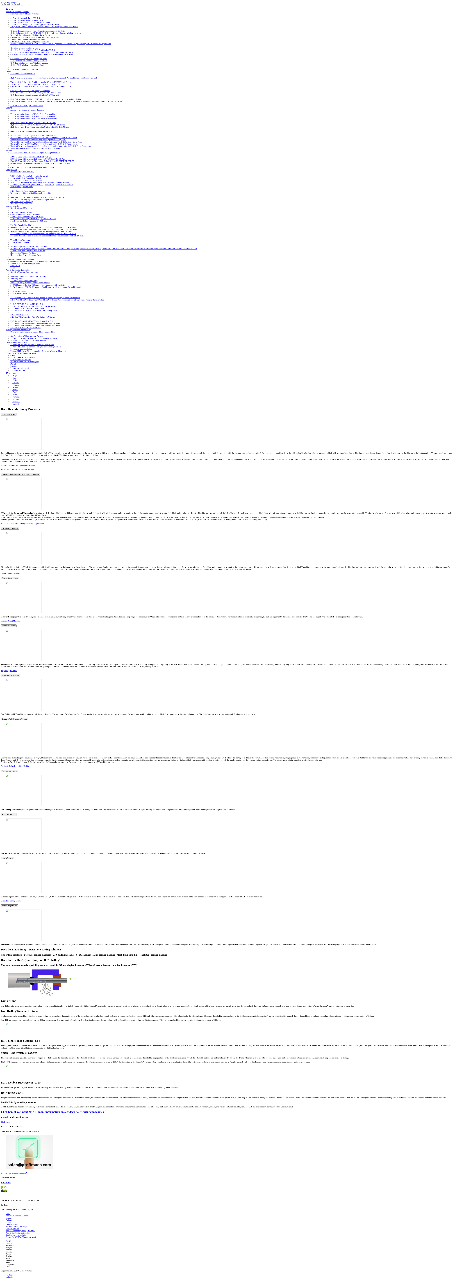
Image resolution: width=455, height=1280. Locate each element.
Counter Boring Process (10, 578)
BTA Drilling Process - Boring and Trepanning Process (20, 474)
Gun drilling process (9, 414)
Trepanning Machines (9, 671)
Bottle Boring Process (9, 906)
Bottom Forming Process (10, 675)
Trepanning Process (9, 626)
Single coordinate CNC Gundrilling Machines (18, 465)
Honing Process (7, 858)
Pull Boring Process (9, 814)
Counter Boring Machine (10, 621)
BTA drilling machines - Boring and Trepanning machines (22, 523)
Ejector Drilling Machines (10, 573)
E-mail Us (6, 1182)
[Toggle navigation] (22, 5)
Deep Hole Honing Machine (11, 901)
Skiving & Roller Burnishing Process (14, 719)
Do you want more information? (14, 1173)
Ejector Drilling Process (10, 528)
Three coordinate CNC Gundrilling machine (17, 469)
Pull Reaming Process (9, 771)
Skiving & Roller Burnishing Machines (15, 766)
